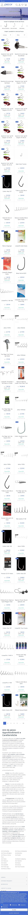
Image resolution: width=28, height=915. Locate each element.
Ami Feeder (18, 855)
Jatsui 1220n (21, 546)
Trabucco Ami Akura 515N (7, 491)
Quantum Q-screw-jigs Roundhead (21, 54)
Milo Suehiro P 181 (21, 519)
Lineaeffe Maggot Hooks (7, 273)
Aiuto (3, 1)
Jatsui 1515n (21, 464)
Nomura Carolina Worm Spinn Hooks (21, 218)
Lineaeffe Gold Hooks (21, 246)
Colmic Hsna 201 (21, 573)
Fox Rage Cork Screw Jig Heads (7, 355)
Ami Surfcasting (5, 851)
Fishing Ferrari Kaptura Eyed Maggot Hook (7, 600)
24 (23, 723)
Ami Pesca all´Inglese (6, 853)
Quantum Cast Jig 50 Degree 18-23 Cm (7, 164)
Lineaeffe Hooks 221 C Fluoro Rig (21, 300)
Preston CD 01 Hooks (7, 573)
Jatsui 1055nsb (21, 409)
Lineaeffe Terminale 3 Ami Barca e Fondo (7, 382)
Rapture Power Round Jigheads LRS (21, 600)
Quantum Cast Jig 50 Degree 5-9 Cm (7, 54)
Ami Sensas (18, 864)
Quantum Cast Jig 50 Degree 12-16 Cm (7, 136)
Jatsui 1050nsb (21, 355)
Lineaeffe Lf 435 (7, 682)
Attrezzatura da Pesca (16, 8)
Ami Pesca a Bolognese (21, 851)
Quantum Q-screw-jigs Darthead (7, 82)
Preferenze (14, 905)
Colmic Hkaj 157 (7, 191)
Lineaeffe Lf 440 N (7, 655)
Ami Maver (17, 862)
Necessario (5, 905)
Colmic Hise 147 (7, 628)
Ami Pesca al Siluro (6, 868)
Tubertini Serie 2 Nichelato (7, 218)
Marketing (5, 907)
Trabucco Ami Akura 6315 (21, 682)
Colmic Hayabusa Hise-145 (21, 437)
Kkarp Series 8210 (21, 273)
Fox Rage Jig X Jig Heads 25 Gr (21, 491)
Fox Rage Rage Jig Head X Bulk (7, 409)
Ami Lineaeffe (4, 864)
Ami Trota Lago (5, 866)
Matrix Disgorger (7, 246)
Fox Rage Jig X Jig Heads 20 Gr (7, 437)
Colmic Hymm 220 (7, 710)
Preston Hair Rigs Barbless (21, 655)
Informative (4, 884)
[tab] (14, 877)
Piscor (7, 8)
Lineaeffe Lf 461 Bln (7, 300)
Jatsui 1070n (7, 327)
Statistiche (23, 905)
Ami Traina (3, 859)
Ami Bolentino (18, 853)
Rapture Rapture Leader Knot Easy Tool (21, 382)
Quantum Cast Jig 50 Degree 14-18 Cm (21, 136)
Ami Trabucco (4, 860)
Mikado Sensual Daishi (21, 710)
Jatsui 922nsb (21, 327)
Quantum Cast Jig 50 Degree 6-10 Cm (7, 109)
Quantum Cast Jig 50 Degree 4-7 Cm (21, 109)
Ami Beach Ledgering (20, 859)
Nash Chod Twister (21, 164)
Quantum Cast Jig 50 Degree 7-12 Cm (21, 82)
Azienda (3, 877)
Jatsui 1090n (7, 464)
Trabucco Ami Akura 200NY (21, 191)
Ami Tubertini (18, 860)
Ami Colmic (4, 862)
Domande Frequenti (6, 880)
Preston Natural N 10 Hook (7, 518)
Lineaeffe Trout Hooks (21, 628)
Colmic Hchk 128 (7, 546)
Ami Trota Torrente (19, 866)
